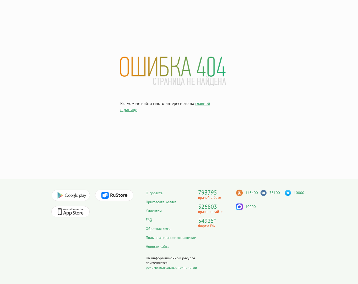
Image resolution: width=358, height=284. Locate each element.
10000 (299, 192)
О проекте (154, 193)
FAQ (149, 219)
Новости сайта (157, 246)
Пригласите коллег (161, 202)
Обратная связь (158, 228)
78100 (274, 192)
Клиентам (154, 210)
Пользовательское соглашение (171, 237)
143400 (251, 192)
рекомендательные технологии (171, 267)
